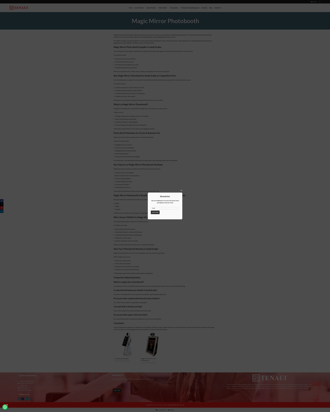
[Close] (181, 190)
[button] (5, 407)
